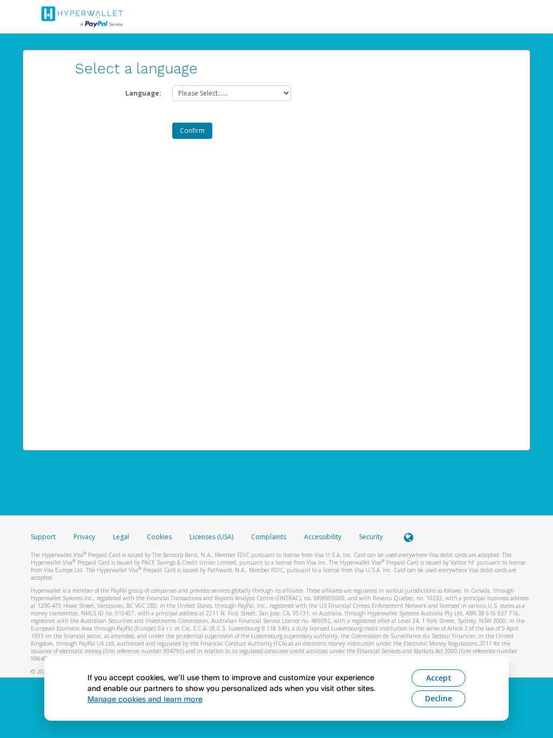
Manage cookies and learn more (145, 698)
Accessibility (322, 536)
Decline (438, 698)
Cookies (159, 536)
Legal (121, 536)
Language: (143, 93)
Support (43, 536)
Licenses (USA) (212, 536)
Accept (438, 678)
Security (371, 536)
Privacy (84, 536)
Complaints (269, 536)
